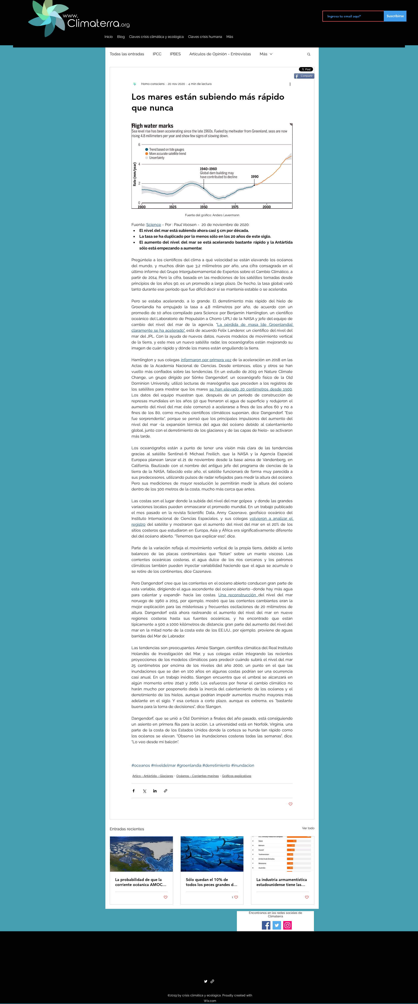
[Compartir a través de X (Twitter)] (144, 791)
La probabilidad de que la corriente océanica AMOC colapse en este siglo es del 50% (140, 882)
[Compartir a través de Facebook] (133, 791)
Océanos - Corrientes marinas (197, 776)
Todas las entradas (127, 54)
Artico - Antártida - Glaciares (152, 776)
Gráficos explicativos (236, 776)
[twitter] (206, 981)
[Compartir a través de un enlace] (165, 791)
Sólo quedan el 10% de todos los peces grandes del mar (211, 882)
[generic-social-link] (212, 981)
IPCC (157, 54)
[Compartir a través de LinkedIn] (155, 791)
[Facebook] (266, 925)
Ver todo (308, 828)
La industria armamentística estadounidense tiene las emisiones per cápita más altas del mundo (281, 882)
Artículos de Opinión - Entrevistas (220, 54)
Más (263, 54)
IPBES (175, 54)
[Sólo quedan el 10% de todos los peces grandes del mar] (212, 854)
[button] (309, 54)
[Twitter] (277, 925)
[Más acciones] (290, 83)
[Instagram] (287, 925)
